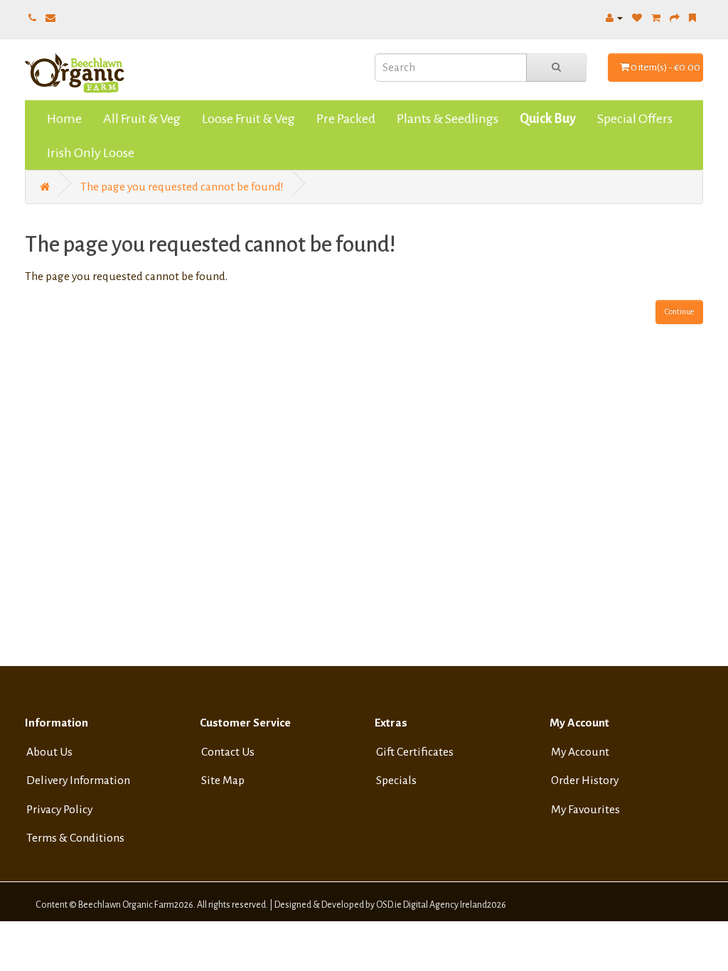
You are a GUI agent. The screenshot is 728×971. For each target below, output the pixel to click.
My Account (580, 752)
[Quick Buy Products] (692, 17)
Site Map (223, 780)
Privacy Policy (59, 809)
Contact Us (228, 752)
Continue (679, 311)
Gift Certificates (415, 752)
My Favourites (585, 809)
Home (64, 119)
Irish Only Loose (90, 153)
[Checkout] (675, 17)
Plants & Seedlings (447, 119)
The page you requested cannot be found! (182, 187)
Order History (585, 780)
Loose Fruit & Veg (248, 119)
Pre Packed (345, 119)
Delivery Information (78, 780)
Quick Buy (548, 119)
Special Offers (635, 119)
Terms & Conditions (75, 838)
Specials (396, 780)
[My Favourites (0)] (637, 17)
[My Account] (614, 17)
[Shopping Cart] (655, 17)
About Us (49, 752)
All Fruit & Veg (142, 119)
